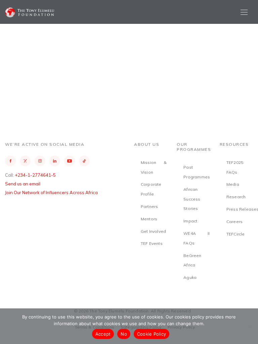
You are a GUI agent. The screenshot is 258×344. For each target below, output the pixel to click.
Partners (149, 206)
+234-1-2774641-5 (35, 175)
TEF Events (152, 243)
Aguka (190, 277)
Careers (234, 221)
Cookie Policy (151, 334)
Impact (190, 220)
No (124, 334)
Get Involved (153, 231)
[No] (249, 326)
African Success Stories (191, 199)
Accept (103, 334)
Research (236, 196)
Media (232, 184)
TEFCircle (235, 233)
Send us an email (22, 183)
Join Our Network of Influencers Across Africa (51, 192)
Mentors (149, 218)
